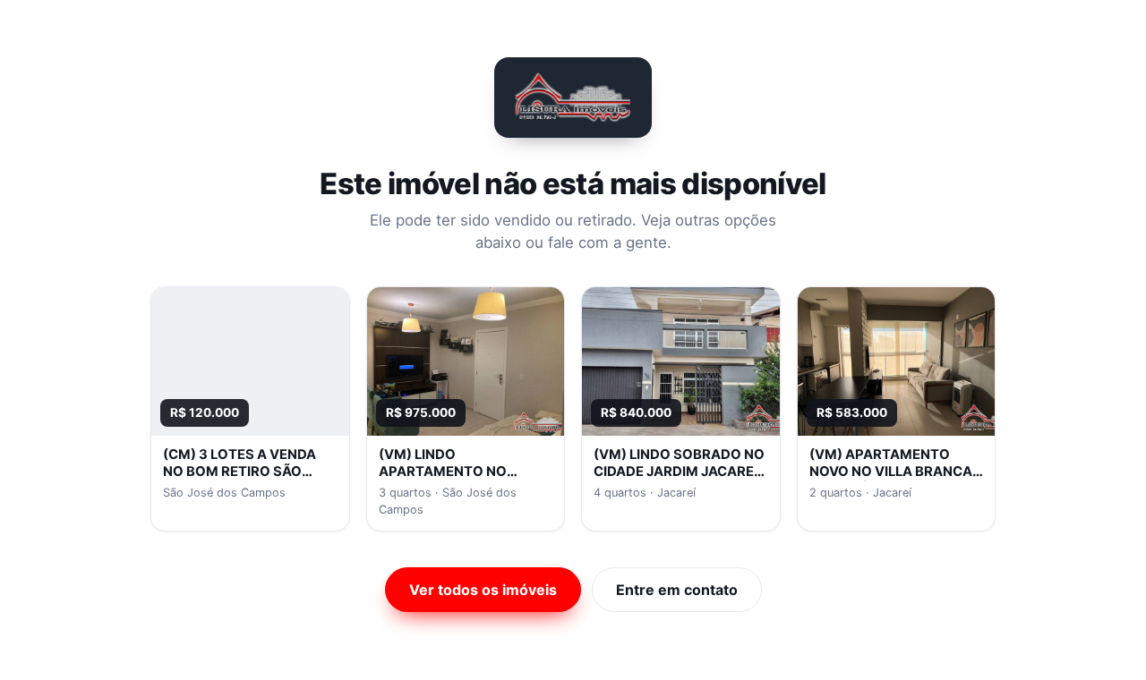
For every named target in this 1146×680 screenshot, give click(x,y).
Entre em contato (677, 590)
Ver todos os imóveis (483, 590)
